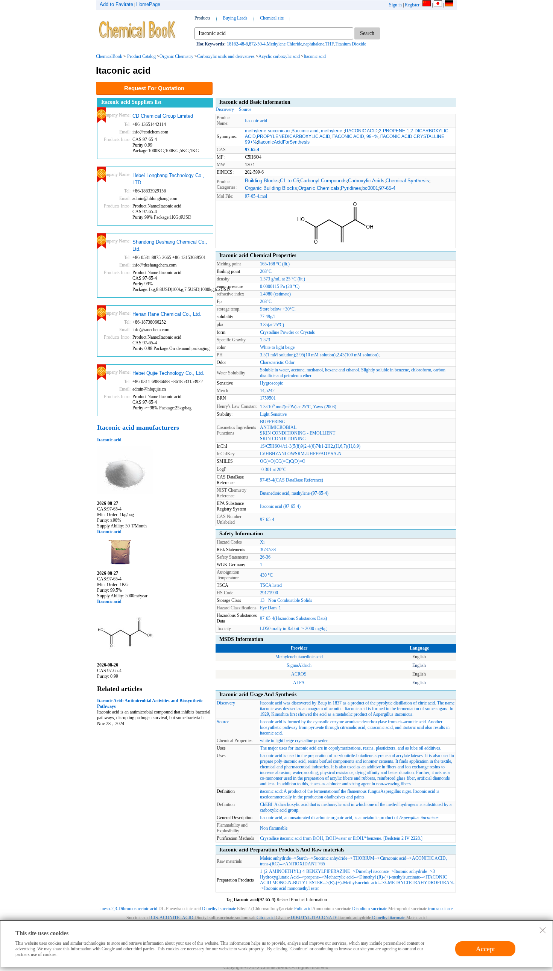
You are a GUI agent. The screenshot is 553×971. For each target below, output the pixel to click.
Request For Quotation (154, 88)
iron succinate (440, 908)
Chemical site (272, 18)
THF (329, 44)
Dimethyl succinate (219, 908)
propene (311, 877)
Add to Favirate (116, 4)
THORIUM (363, 858)
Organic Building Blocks (271, 188)
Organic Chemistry (176, 56)
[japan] (438, 5)
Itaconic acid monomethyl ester (291, 888)
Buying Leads (235, 18)
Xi (262, 542)
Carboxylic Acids (366, 180)
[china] (426, 5)
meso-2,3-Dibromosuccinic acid (128, 908)
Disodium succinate (369, 908)
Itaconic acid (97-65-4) (280, 506)
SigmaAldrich (299, 665)
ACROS (299, 674)
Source (245, 109)
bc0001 (370, 188)
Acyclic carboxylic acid (279, 56)
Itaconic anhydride (410, 871)
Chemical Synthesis (407, 180)
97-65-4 (387, 188)
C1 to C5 (289, 180)
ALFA (299, 682)
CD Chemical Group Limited (162, 116)
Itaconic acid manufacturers (138, 427)
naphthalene (313, 44)
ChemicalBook (109, 56)
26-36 (265, 557)
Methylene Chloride (284, 44)
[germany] (449, 5)
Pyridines (351, 188)
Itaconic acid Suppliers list (131, 102)
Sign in (395, 5)
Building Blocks (262, 180)
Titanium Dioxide (350, 44)
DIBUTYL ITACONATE (314, 917)
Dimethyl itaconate (372, 871)
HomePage (148, 4)
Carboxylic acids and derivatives (226, 56)
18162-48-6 (237, 44)
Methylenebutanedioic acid (299, 656)
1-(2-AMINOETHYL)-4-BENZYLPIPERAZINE (305, 871)
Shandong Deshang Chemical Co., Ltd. (169, 245)
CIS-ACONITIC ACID (172, 917)
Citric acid (266, 917)
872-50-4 (257, 44)
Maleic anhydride (275, 858)
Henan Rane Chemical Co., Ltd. (166, 314)
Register (412, 5)
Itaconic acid (315, 56)
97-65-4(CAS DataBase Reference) (291, 480)
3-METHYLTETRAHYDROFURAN (418, 882)
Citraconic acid (393, 858)
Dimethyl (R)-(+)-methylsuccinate (389, 877)
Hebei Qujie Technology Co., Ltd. (168, 373)
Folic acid (302, 908)
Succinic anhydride (330, 858)
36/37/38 (268, 549)
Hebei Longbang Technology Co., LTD (168, 179)
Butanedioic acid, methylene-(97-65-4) (294, 493)
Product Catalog (141, 56)
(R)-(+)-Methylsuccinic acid (353, 882)
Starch (302, 858)
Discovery (225, 109)
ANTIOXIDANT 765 (305, 863)
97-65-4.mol (256, 196)
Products (202, 18)
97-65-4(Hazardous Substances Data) (293, 618)
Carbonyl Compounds (323, 180)
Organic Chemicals (319, 188)
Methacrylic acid (339, 877)
